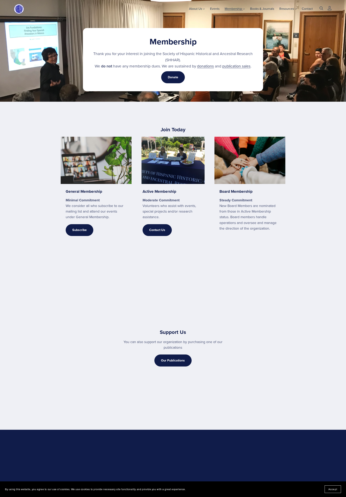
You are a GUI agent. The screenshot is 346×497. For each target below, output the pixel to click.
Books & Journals (262, 9)
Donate (173, 77)
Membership (234, 9)
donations (205, 66)
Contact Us (157, 230)
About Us (196, 9)
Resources (287, 9)
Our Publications (173, 360)
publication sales (236, 66)
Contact (307, 9)
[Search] (321, 8)
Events (214, 9)
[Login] (329, 8)
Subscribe (79, 230)
